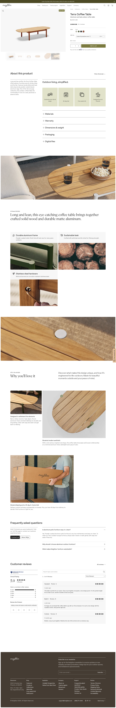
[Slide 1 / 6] (11, 56)
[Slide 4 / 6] (37, 56)
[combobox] (95, 576)
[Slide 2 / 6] (20, 56)
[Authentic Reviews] (17, 572)
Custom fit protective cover (83, 36)
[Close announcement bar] (114, 2)
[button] (13, 609)
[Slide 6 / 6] (55, 56)
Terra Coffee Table (94, 9)
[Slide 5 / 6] (46, 56)
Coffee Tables (85, 9)
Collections (77, 9)
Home (71, 9)
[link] (21, 581)
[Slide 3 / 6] (29, 56)
